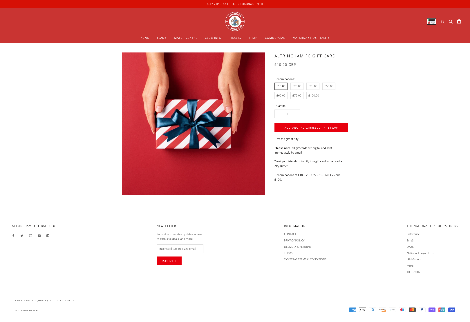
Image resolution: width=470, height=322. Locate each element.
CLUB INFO (213, 37)
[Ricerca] (451, 21)
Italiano (64, 300)
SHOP (253, 37)
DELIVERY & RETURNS (297, 246)
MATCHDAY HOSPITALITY (311, 37)
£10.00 (280, 86)
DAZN (410, 246)
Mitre (410, 266)
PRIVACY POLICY (294, 240)
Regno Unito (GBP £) (31, 300)
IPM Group (413, 259)
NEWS (144, 37)
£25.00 (312, 86)
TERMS (288, 253)
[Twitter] (22, 235)
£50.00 (328, 86)
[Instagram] (30, 235)
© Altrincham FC (27, 310)
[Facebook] (13, 235)
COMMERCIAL (275, 37)
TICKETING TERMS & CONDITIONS (305, 259)
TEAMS (162, 37)
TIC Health (413, 272)
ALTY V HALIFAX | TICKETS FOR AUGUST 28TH (235, 4)
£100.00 (313, 95)
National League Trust (420, 253)
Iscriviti (169, 261)
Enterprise (413, 234)
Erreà (410, 240)
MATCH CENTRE (185, 37)
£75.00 (296, 95)
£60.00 (280, 95)
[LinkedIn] (47, 235)
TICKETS (235, 37)
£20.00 (296, 86)
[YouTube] (39, 235)
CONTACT (290, 234)
